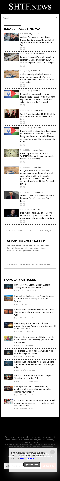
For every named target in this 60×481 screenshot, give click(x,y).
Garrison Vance (30, 291)
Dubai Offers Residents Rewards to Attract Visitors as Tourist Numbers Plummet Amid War (34, 312)
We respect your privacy (38, 444)
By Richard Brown (37, 110)
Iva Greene (29, 304)
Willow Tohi (29, 409)
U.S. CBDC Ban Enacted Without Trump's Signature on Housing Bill (32, 376)
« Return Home (14, 230)
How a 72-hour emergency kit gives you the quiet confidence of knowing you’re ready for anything (34, 340)
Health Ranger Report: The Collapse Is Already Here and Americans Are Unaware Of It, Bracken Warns (35, 326)
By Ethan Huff (35, 71)
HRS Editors (29, 345)
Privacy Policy (27, 458)
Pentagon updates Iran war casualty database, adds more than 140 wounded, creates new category (33, 389)
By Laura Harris (36, 209)
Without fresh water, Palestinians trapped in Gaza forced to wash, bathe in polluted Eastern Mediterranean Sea (38, 41)
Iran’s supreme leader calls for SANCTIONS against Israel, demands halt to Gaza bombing (37, 156)
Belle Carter (29, 356)
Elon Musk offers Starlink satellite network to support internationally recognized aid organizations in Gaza (37, 215)
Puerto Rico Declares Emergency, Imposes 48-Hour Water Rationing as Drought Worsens (34, 298)
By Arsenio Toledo (36, 34)
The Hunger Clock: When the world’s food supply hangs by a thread (33, 352)
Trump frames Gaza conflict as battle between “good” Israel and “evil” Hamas (37, 198)
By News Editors (36, 128)
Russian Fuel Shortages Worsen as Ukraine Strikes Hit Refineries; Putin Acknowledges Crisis (34, 364)
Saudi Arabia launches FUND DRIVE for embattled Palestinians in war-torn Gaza (38, 116)
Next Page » (46, 230)
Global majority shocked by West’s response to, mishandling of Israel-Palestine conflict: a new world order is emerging (37, 78)
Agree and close (31, 464)
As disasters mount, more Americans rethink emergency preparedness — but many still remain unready (34, 403)
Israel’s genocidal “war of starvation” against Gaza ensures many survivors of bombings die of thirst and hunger (37, 60)
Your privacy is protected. (16, 264)
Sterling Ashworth (31, 381)
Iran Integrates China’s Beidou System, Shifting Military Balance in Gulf (32, 286)
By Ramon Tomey (37, 192)
